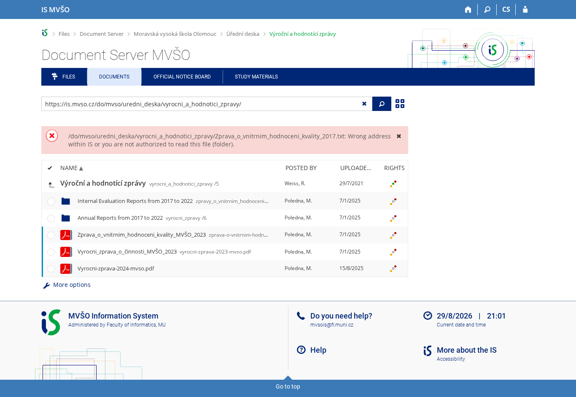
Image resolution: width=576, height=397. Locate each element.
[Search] (487, 9)
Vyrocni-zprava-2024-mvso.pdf (116, 268)
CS (506, 9)
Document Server (102, 34)
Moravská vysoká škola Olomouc (175, 34)
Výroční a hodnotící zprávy (302, 34)
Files (64, 34)
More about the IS (467, 350)
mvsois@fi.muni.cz (331, 325)
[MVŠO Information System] (44, 32)
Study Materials (256, 77)
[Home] (468, 9)
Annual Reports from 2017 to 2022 (142, 217)
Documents (114, 77)
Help (318, 350)
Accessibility (451, 359)
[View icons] (399, 103)
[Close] (398, 136)
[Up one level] (51, 183)
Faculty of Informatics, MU (136, 325)
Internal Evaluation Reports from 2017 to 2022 (190, 201)
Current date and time (461, 325)
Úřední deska (242, 34)
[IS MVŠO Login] (525, 9)
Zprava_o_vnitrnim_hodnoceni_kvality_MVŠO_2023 (190, 234)
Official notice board (182, 77)
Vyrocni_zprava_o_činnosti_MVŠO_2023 (164, 251)
